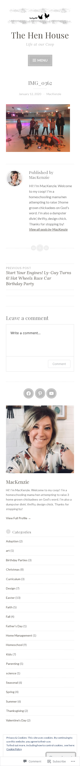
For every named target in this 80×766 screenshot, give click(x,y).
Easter (10, 597)
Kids (9, 654)
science (11, 673)
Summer (11, 701)
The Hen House (40, 35)
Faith (9, 607)
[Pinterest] (40, 393)
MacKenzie (54, 94)
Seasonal (12, 682)
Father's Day (14, 626)
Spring (10, 692)
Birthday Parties (17, 560)
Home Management (19, 635)
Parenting (12, 663)
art (8, 550)
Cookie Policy (14, 749)
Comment (59, 364)
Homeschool (14, 645)
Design (10, 588)
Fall (8, 616)
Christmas (13, 569)
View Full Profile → (18, 518)
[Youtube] (51, 393)
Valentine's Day (16, 720)
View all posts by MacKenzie (48, 229)
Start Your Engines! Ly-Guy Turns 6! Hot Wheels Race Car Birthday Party (38, 276)
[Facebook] (28, 393)
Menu (42, 60)
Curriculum (13, 579)
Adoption (12, 541)
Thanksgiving (15, 711)
